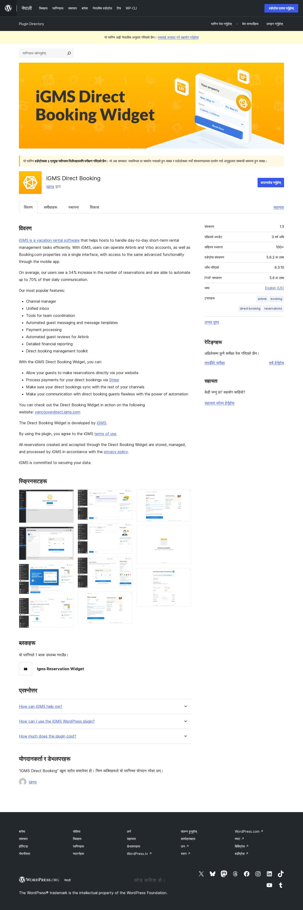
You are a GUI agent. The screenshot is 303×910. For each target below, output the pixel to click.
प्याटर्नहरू (78, 854)
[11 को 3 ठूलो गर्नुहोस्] (67, 570)
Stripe (114, 379)
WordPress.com (249, 831)
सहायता (278, 207)
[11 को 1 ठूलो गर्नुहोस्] (67, 496)
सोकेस (76, 831)
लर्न (129, 831)
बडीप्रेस (242, 854)
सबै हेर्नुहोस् (276, 362)
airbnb (262, 299)
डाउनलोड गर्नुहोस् (271, 182)
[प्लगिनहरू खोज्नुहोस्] (69, 53)
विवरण (28, 207)
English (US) (274, 288)
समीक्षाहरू (50, 207)
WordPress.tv (139, 854)
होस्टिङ (23, 846)
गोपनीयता (24, 854)
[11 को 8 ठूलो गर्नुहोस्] (126, 597)
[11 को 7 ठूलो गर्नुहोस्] (126, 563)
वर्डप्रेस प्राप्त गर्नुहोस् (281, 8)
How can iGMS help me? (40, 706)
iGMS (101, 422)
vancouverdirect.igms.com (57, 412)
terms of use (105, 433)
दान (185, 846)
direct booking (250, 308)
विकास (94, 207)
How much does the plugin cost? (47, 736)
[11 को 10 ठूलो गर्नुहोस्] (185, 532)
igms (50, 186)
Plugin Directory (31, 24)
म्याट (239, 839)
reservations (273, 308)
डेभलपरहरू (133, 846)
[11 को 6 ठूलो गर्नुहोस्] (126, 530)
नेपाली (67, 880)
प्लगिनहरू (78, 846)
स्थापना (73, 207)
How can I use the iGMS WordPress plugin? (57, 721)
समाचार (23, 839)
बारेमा (22, 831)
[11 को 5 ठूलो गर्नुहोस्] (126, 496)
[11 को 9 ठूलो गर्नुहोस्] (185, 496)
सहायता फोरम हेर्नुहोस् (219, 403)
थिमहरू (77, 839)
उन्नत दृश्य (212, 322)
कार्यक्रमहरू (188, 839)
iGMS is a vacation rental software (49, 240)
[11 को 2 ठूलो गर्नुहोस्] (67, 533)
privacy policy (116, 451)
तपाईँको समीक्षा (215, 362)
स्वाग (186, 854)
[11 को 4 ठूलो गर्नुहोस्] (67, 604)
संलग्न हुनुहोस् (189, 831)
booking (276, 299)
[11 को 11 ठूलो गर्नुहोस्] (185, 574)
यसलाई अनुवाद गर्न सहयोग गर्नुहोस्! (178, 37)
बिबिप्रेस (242, 846)
